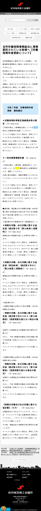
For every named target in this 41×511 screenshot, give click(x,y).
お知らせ (33, 29)
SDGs (9, 29)
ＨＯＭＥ (9, 472)
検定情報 (33, 33)
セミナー (9, 33)
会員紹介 (25, 477)
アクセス (17, 480)
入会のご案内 (26, 474)
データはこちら (12, 124)
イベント (21, 29)
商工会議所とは (11, 474)
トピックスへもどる (20, 460)
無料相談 (15, 37)
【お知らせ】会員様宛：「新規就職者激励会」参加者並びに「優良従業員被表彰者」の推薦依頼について (20, 449)
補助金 (27, 37)
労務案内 (21, 33)
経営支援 (9, 477)
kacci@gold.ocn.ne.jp (30, 13)
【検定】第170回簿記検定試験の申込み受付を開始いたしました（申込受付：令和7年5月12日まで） (20, 453)
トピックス (25, 472)
